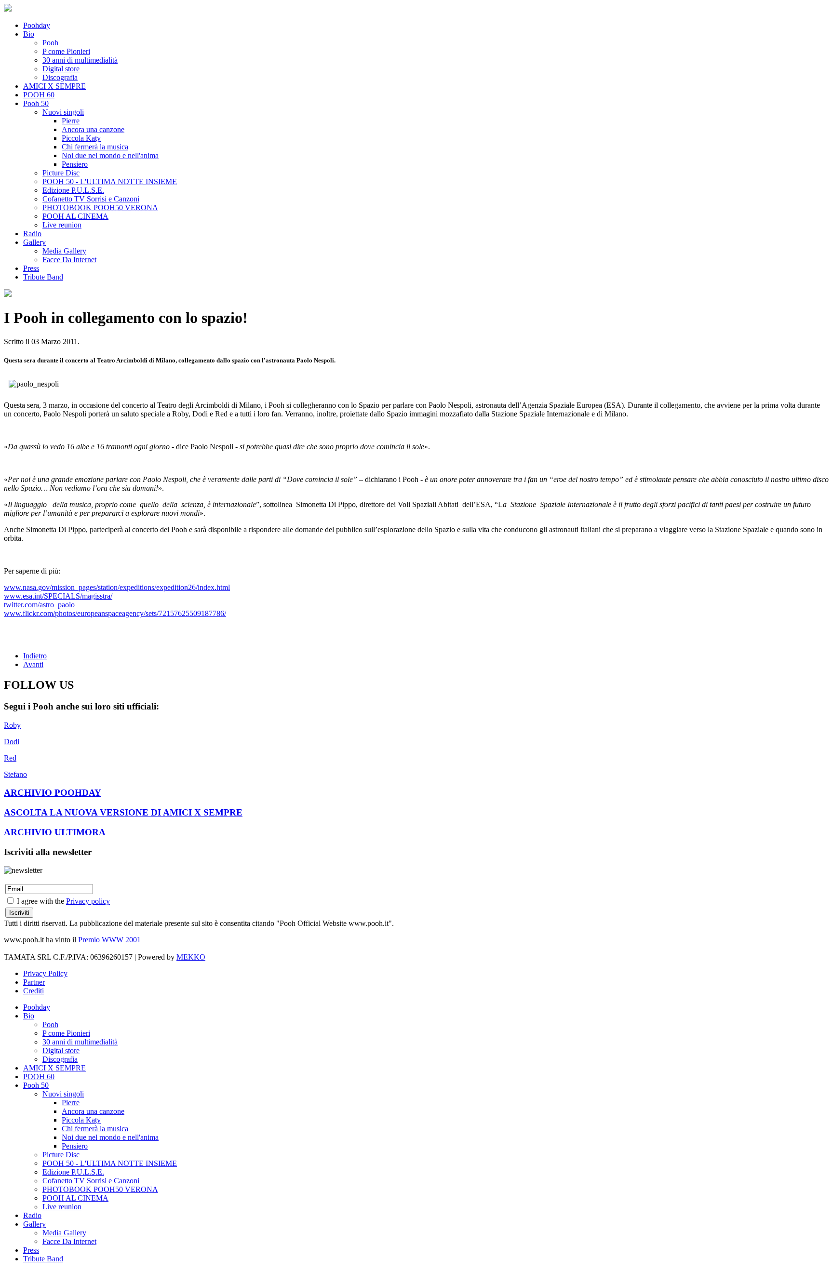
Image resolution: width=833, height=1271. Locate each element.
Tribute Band (43, 277)
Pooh (50, 43)
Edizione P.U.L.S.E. (73, 190)
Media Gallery (64, 251)
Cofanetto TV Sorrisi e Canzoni (90, 199)
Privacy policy (88, 901)
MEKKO (190, 957)
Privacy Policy (45, 973)
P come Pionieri (66, 51)
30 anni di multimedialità (80, 60)
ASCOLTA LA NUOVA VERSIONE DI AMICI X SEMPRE (123, 812)
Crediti (33, 991)
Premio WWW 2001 (109, 940)
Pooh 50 (36, 103)
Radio (32, 233)
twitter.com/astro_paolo (39, 605)
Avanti (33, 664)
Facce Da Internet (69, 259)
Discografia (60, 77)
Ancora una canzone (93, 129)
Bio (28, 34)
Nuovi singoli (63, 112)
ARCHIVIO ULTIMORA (55, 832)
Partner (34, 982)
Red (10, 758)
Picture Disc (61, 173)
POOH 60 (38, 95)
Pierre (71, 121)
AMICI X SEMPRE (54, 86)
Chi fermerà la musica (95, 147)
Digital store (61, 69)
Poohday (36, 25)
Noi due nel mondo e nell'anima (110, 155)
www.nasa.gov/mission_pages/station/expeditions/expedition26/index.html (117, 587)
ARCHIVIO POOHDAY (52, 793)
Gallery (34, 242)
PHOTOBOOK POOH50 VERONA (100, 207)
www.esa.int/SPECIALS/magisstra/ (58, 596)
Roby (12, 725)
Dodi (11, 741)
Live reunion (61, 225)
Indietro (35, 656)
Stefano (15, 774)
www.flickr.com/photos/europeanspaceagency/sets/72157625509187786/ (115, 613)
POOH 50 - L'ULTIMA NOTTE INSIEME (109, 181)
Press (31, 268)
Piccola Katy (81, 138)
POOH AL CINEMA (75, 216)
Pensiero (75, 164)
